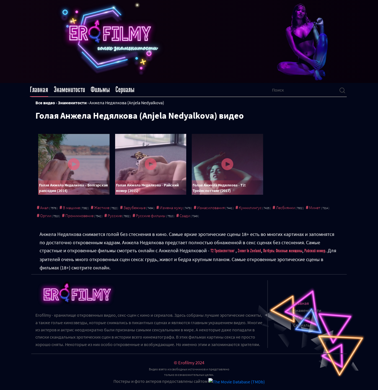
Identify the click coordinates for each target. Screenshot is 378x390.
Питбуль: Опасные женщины (282, 251)
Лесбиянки (285, 207)
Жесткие (101, 207)
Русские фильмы (150, 215)
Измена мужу (171, 207)
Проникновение (79, 215)
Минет (314, 207)
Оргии (45, 215)
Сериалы (124, 89)
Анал (44, 207)
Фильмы (100, 89)
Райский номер (314, 251)
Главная (39, 89)
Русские (115, 215)
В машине (71, 207)
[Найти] (342, 90)
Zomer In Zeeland (249, 251)
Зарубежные (134, 207)
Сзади (185, 215)
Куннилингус (250, 207)
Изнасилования (211, 207)
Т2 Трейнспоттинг (223, 251)
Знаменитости (69, 89)
